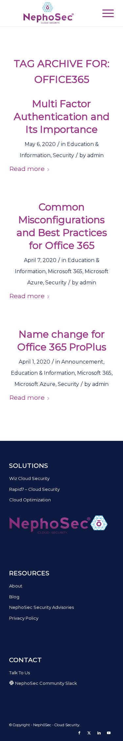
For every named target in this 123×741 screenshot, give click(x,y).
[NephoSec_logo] (51, 13)
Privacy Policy (23, 618)
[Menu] (105, 13)
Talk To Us (19, 672)
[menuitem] (105, 13)
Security (63, 155)
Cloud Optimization (30, 499)
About (15, 585)
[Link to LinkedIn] (99, 733)
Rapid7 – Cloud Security (34, 489)
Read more (27, 169)
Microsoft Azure (34, 384)
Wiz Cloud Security (29, 478)
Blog (14, 596)
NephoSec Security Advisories (41, 607)
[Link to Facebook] (79, 733)
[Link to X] (89, 733)
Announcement (82, 362)
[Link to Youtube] (109, 733)
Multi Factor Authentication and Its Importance (62, 116)
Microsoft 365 (65, 271)
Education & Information (43, 373)
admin (95, 155)
